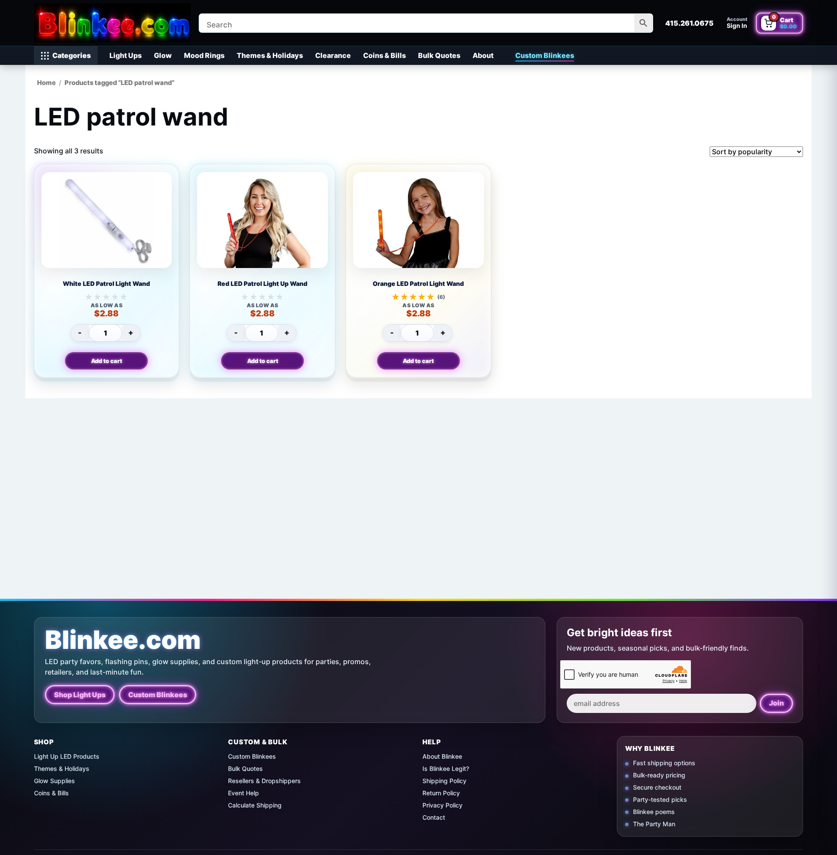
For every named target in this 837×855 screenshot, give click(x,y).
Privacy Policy (442, 805)
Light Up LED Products (66, 756)
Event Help (243, 793)
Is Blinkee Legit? (445, 768)
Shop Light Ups (79, 694)
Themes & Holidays (270, 55)
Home (46, 83)
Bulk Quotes (439, 55)
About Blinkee (442, 756)
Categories (71, 55)
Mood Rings (204, 55)
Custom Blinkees (544, 55)
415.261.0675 (689, 23)
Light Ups (125, 55)
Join (776, 703)
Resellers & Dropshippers (264, 780)
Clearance (333, 55)
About (483, 55)
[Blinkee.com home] (112, 22)
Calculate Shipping (255, 805)
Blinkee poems (654, 811)
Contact (433, 817)
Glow (163, 55)
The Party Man (654, 824)
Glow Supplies (54, 780)
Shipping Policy (444, 780)
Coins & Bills (384, 55)
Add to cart (106, 360)
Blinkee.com (123, 640)
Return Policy (441, 793)
